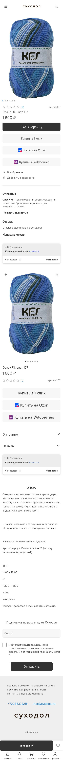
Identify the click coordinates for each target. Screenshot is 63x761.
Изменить (34, 251)
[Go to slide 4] (9, 100)
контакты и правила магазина (25, 693)
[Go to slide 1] (2, 100)
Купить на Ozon (34, 150)
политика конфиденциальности (26, 689)
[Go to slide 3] (7, 100)
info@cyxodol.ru (44, 704)
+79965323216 (18, 704)
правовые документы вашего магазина (31, 685)
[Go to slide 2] (5, 100)
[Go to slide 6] (14, 100)
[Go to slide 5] (12, 100)
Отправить (32, 666)
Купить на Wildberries (34, 162)
